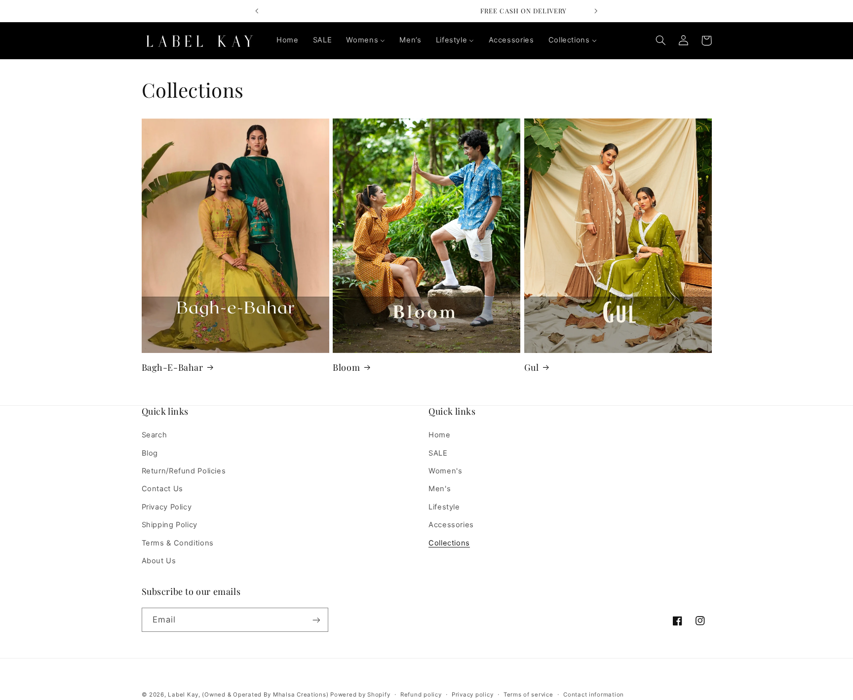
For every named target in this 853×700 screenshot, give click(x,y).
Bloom (346, 367)
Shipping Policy (169, 524)
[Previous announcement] (257, 11)
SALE (438, 453)
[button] (661, 40)
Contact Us (162, 489)
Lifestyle (444, 507)
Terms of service (528, 694)
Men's (439, 489)
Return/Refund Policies (184, 471)
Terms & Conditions (178, 543)
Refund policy (421, 694)
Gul (531, 367)
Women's (445, 471)
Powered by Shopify (360, 694)
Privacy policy (472, 694)
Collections (449, 543)
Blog (150, 453)
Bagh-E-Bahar (172, 367)
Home (439, 435)
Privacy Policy (167, 507)
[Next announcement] (596, 11)
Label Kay (183, 694)
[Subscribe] (316, 620)
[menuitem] (287, 40)
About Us (159, 560)
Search (154, 435)
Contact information (593, 694)
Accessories (451, 524)
